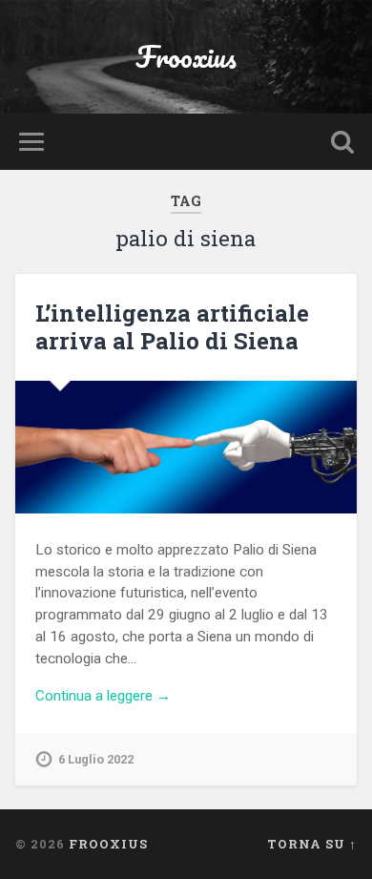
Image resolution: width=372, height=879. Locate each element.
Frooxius (186, 56)
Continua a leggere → (103, 695)
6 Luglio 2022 (96, 759)
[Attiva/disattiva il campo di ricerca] (342, 142)
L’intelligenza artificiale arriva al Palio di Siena (172, 327)
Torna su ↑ (312, 843)
